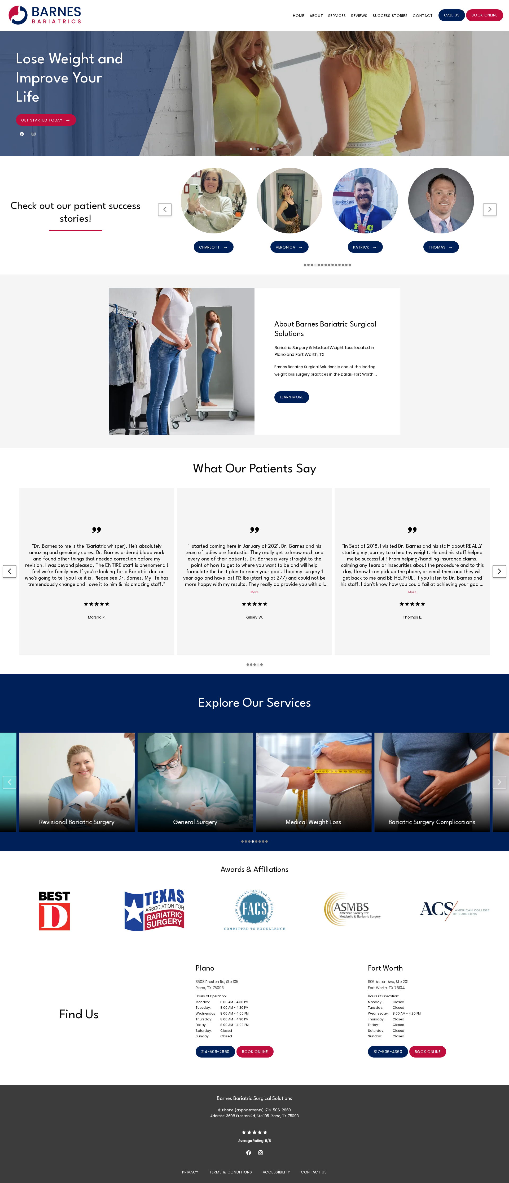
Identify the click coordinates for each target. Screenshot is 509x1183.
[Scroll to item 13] (346, 265)
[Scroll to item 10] (336, 265)
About (316, 15)
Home (298, 15)
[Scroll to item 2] (308, 265)
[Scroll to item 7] (325, 265)
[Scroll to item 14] (350, 265)
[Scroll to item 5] (319, 265)
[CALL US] (452, 21)
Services (337, 15)
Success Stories (390, 15)
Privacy (190, 1172)
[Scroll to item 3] (312, 265)
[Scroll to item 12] (343, 265)
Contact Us (314, 1172)
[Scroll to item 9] (332, 265)
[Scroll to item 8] (329, 265)
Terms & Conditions (230, 1172)
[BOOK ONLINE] (485, 21)
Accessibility (276, 1172)
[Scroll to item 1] (305, 265)
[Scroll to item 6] (322, 265)
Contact (423, 15)
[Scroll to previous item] (165, 209)
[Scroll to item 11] (339, 265)
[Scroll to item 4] (315, 265)
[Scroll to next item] (490, 209)
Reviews (359, 15)
